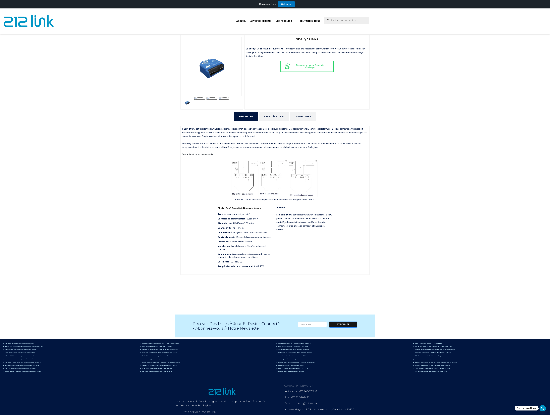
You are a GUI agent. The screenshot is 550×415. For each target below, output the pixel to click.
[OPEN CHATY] (543, 408)
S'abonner (343, 324)
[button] (238, 40)
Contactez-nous (309, 21)
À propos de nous (260, 21)
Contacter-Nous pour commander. (198, 154)
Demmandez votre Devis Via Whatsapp (310, 66)
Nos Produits (284, 21)
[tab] (246, 116)
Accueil (241, 21)
